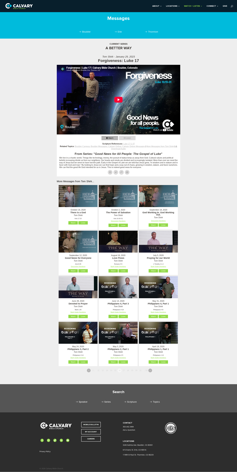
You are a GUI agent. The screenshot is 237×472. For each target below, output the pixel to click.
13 (107, 370)
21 (140, 370)
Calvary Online (114, 146)
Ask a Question (129, 430)
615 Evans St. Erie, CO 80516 (134, 450)
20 (136, 370)
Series (107, 401)
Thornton (153, 31)
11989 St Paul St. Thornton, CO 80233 (138, 455)
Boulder (86, 31)
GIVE (225, 6)
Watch (110, 138)
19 (132, 370)
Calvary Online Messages (133, 146)
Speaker (83, 401)
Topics (156, 401)
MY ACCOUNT (91, 432)
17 (124, 370)
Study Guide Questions (118, 266)
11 (98, 370)
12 (103, 370)
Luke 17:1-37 (129, 144)
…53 (146, 370)
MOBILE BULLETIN (91, 425)
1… (93, 370)
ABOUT (155, 6)
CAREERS (91, 439)
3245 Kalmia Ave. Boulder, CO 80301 (138, 445)
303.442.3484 (128, 426)
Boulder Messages (99, 146)
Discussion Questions (118, 221)
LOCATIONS (171, 6)
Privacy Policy (45, 451)
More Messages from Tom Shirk (160, 146)
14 (111, 370)
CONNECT (211, 6)
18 (128, 370)
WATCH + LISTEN (192, 6)
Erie (120, 31)
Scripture (132, 401)
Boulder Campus (82, 146)
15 (115, 370)
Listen (128, 138)
